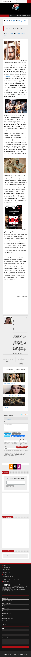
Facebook (25, 318)
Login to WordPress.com (16, 434)
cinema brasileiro (21, 20)
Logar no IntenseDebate (7, 434)
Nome (5, 438)
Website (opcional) (22, 438)
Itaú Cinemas (6, 572)
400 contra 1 (9, 76)
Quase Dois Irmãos (13, 23)
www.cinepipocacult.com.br (7, 588)
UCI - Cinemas (6, 569)
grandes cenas (7, 616)
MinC (4, 578)
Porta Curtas (6, 581)
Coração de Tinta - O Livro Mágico (21, 15)
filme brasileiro (16, 21)
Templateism (14, 654)
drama (9, 21)
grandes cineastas (8, 618)
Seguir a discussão (26, 414)
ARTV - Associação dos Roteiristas (11, 579)
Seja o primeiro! (8, 419)
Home (7, 20)
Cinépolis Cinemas (7, 567)
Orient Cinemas (7, 571)
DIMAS (4, 574)
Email (13, 438)
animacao (5, 598)
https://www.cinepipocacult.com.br (8, 590)
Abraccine (5, 565)
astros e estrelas (7, 600)
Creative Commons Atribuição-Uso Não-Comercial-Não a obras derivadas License (14, 587)
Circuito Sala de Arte (8, 576)
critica (5, 21)
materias (5, 621)
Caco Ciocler (12, 20)
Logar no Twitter (7, 436)
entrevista (5, 610)
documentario (6, 608)
